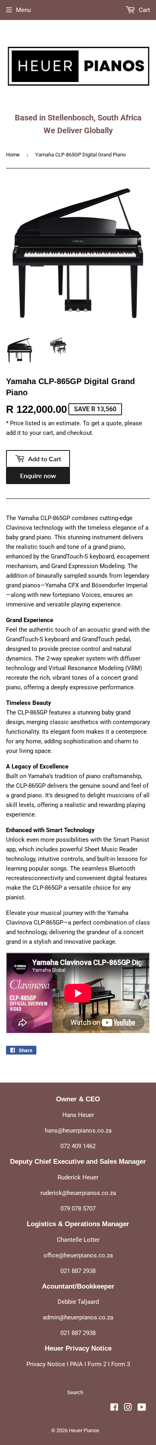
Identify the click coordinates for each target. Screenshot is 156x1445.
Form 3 (120, 1364)
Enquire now (38, 475)
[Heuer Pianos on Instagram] (128, 1408)
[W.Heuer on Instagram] (142, 134)
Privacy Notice (45, 1364)
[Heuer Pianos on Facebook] (114, 1408)
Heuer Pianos (84, 1430)
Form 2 (97, 1364)
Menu (23, 10)
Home (13, 155)
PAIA (76, 1364)
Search (75, 1392)
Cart (143, 10)
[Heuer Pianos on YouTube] (142, 1408)
